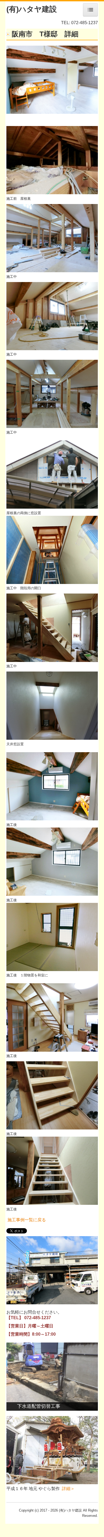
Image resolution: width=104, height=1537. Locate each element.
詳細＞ (68, 1488)
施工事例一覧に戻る (26, 1220)
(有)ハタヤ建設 (31, 9)
